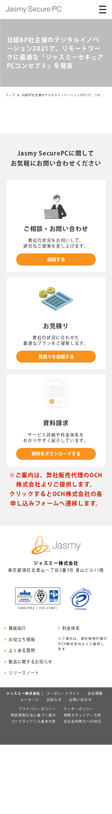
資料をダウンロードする (56, 453)
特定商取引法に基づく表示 (33, 715)
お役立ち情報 (22, 640)
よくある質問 (22, 651)
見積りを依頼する (56, 357)
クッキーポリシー (79, 709)
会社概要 (95, 693)
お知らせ (54, 699)
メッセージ (29, 699)
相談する (56, 259)
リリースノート (24, 673)
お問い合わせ (80, 699)
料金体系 (71, 628)
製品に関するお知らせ (31, 662)
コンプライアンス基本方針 (33, 721)
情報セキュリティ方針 (83, 715)
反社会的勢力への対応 (83, 721)
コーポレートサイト (63, 693)
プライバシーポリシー (37, 709)
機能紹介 (17, 628)
